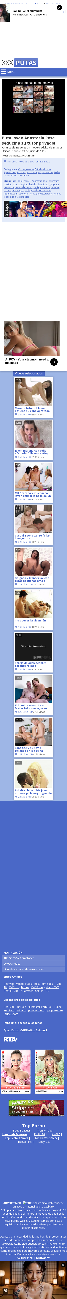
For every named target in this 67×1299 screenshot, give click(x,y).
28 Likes (22, 499)
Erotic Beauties (21, 1130)
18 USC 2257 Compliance (19, 958)
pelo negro (17, 190)
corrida (8, 184)
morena (55, 187)
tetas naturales (53, 193)
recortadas (45, 190)
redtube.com (10, 193)
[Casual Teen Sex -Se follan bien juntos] (33, 532)
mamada (45, 187)
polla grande (31, 190)
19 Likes (22, 627)
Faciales (21, 172)
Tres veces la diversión (30, 620)
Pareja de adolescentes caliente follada (31, 664)
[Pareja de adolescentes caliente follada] (33, 660)
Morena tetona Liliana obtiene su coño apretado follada (32, 410)
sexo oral (23, 193)
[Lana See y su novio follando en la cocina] (33, 744)
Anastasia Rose (40, 181)
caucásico (54, 181)
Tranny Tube (44, 1130)
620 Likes (23, 711)
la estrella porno (23, 187)
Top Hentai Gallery (46, 1138)
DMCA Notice (12, 963)
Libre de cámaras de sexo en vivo (24, 969)
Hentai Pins (25, 1141)
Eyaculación (10, 172)
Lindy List (44, 1141)
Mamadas (47, 172)
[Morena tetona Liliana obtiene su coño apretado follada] (33, 405)
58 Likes (22, 669)
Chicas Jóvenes (26, 169)
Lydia (36, 187)
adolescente (24, 181)
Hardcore (32, 172)
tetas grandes (37, 193)
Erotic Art (39, 1134)
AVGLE (56, 1134)
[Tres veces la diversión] (33, 617)
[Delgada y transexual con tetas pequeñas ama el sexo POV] (33, 575)
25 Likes (22, 457)
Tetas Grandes (21, 175)
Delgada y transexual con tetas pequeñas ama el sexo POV (32, 580)
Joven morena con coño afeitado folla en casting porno (32, 452)
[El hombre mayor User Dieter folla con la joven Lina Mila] (33, 702)
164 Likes (12, 161)
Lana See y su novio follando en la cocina (29, 749)
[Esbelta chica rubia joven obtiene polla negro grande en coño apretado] (33, 787)
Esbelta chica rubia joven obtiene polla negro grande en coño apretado (33, 792)
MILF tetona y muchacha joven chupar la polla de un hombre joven (33, 495)
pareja (7, 190)
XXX (19, 62)
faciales (33, 184)
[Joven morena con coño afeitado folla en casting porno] (33, 447)
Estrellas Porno (43, 169)
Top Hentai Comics (16, 1138)
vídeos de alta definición (17, 196)
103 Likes (23, 584)
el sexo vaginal (20, 184)
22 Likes (22, 796)
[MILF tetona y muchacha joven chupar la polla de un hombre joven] (33, 490)
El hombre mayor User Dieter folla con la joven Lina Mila (31, 707)
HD (39, 172)
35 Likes (22, 414)
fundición (43, 184)
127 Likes (23, 754)
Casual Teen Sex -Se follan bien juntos (32, 537)
